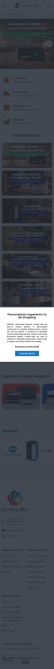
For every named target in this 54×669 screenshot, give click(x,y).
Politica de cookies (33, 341)
